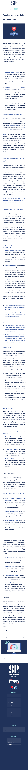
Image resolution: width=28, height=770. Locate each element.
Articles (4, 626)
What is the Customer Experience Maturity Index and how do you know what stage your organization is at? (14, 658)
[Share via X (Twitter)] (3, 630)
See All (24, 637)
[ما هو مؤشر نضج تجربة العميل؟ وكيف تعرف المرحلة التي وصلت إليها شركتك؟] (14, 647)
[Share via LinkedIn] (6, 630)
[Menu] (23, 4)
